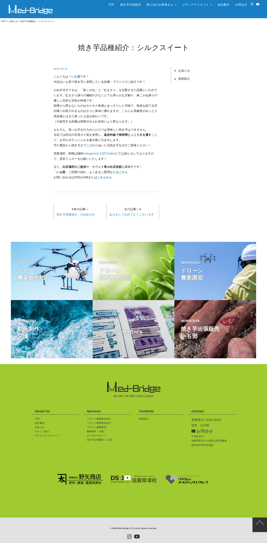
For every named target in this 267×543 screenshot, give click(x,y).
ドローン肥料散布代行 (99, 423)
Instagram (89, 153)
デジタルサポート (96, 435)
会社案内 (223, 4)
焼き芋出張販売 (130, 4)
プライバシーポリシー (47, 435)
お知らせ (184, 70)
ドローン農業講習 (96, 427)
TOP (111, 4)
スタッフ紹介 (42, 431)
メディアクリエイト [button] (196, 4)
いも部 (75, 76)
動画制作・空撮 (95, 431)
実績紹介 (184, 78)
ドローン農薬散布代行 (99, 418)
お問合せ (241, 4)
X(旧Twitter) (107, 153)
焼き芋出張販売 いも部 (99, 439)
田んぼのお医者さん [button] (160, 4)
